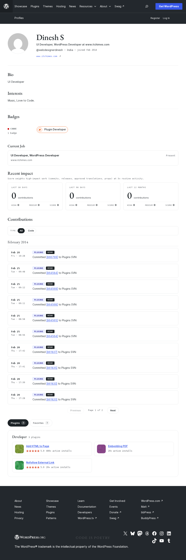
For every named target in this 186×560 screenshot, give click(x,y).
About (18, 500)
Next (113, 410)
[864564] (52, 336)
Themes (51, 506)
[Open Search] (147, 6)
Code (31, 230)
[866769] (52, 257)
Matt (145, 506)
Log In (166, 18)
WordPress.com (152, 500)
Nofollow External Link (40, 462)
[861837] (51, 351)
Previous (75, 410)
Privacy (19, 518)
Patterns (51, 518)
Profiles (19, 17)
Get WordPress (169, 6)
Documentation (87, 506)
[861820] (51, 399)
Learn (81, 500)
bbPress (147, 512)
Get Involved (117, 500)
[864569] (52, 288)
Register (155, 18)
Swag (114, 518)
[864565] (52, 320)
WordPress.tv (87, 518)
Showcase (52, 500)
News (18, 506)
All (21, 230)
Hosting (19, 512)
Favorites (40, 422)
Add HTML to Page (37, 446)
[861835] (51, 367)
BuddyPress (150, 518)
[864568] (52, 304)
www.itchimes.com (47, 56)
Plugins (17, 422)
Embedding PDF (118, 446)
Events (114, 506)
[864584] (52, 272)
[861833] (51, 383)
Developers (85, 512)
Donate (116, 512)
